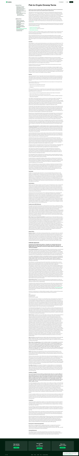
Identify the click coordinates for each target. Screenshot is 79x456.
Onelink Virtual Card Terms (20, 8)
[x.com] (5, 454)
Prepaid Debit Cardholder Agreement (20, 27)
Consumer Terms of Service (33, 27)
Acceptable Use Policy (20, 25)
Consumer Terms (18, 5)
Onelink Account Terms (20, 6)
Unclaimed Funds (19, 30)
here (33, 21)
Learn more (39, 448)
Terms (41, 454)
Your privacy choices (45, 454)
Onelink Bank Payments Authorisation (20, 24)
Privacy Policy (18, 22)
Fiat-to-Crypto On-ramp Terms (21, 28)
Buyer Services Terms (20, 15)
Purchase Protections (20, 29)
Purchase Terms (19, 14)
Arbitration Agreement (20, 20)
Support (32, 454)
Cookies (38, 454)
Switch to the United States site (68, 454)
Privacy (35, 454)
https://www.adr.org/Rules (59, 287)
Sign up (16, 447)
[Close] (77, 453)
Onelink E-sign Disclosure (20, 21)
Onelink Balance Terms (20, 7)
